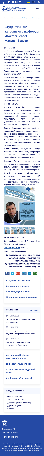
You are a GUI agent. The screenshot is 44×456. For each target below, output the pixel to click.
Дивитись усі (34, 310)
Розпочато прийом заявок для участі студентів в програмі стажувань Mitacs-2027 (21, 334)
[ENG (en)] (33, 2)
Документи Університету (16, 399)
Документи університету (10, 432)
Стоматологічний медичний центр (20, 371)
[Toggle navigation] (37, 9)
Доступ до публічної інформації (19, 402)
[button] (4, 2)
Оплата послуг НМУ (15, 396)
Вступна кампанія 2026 (18, 281)
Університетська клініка (18, 364)
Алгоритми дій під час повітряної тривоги (17, 357)
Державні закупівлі (14, 405)
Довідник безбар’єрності (19, 378)
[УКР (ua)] (28, 2)
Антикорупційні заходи (18, 292)
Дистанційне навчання (18, 286)
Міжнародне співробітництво (21, 297)
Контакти (10, 409)
